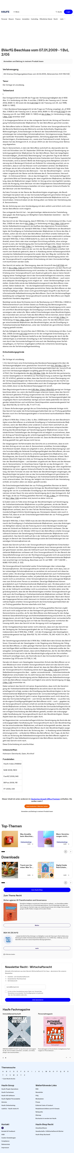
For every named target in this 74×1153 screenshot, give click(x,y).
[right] (70, 1057)
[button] (68, 12)
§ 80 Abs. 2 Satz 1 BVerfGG (42, 389)
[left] (66, 1057)
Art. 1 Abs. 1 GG (57, 223)
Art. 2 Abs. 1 (47, 114)
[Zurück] (65, 851)
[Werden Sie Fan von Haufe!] (2, 1128)
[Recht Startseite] (5, 12)
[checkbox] (6, 992)
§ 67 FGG (34, 103)
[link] (4, 19)
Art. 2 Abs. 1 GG (15, 268)
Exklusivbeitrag (26, 842)
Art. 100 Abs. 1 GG (58, 365)
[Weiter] (71, 852)
